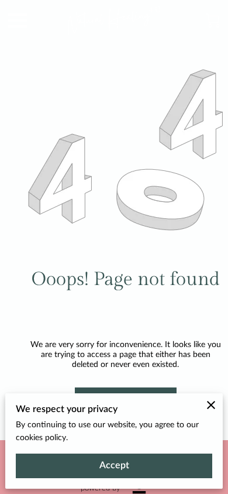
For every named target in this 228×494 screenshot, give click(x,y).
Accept (114, 465)
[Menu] (17, 20)
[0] (213, 20)
